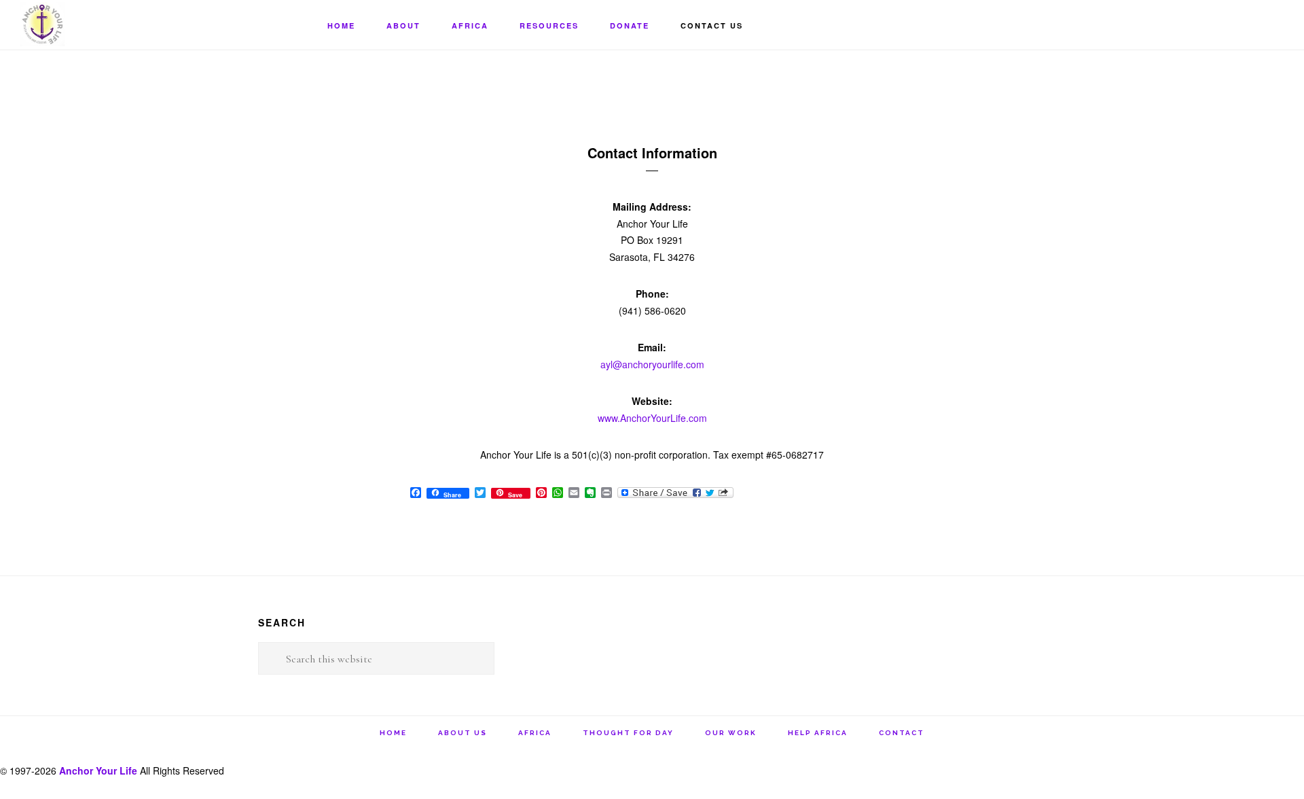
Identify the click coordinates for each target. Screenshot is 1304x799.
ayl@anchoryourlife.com (652, 364)
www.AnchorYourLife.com (652, 418)
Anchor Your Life (88, 24)
